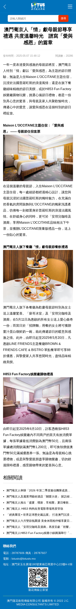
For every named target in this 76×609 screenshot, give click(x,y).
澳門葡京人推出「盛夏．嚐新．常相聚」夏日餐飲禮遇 (39, 502)
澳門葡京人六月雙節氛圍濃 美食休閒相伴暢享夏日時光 (39, 520)
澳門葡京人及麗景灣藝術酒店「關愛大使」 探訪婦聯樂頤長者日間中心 (39, 496)
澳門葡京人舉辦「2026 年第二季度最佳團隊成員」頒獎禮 (39, 490)
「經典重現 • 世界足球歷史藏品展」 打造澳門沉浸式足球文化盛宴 (39, 514)
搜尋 (63, 18)
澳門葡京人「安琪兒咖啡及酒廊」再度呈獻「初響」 (39, 526)
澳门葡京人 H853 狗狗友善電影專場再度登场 (34, 508)
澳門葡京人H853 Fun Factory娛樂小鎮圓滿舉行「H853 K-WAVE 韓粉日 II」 (39, 533)
